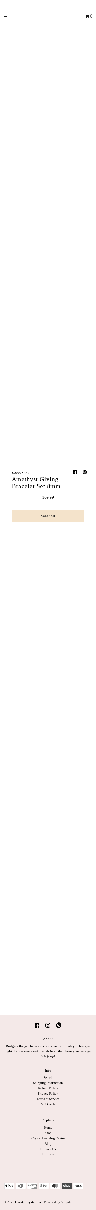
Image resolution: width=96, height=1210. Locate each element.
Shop (48, 1133)
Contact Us (48, 1149)
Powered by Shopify (58, 1202)
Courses (48, 1154)
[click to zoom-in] (69, 118)
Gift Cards (48, 1104)
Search (48, 1078)
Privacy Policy (48, 1093)
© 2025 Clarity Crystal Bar (22, 1202)
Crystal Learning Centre (48, 1138)
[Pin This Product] (85, 472)
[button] (48, 527)
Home (48, 1127)
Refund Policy (48, 1088)
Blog (48, 1144)
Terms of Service (48, 1099)
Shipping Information (48, 1083)
